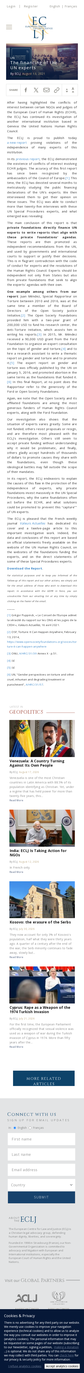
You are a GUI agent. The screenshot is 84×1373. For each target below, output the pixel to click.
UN (12, 58)
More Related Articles (44, 1081)
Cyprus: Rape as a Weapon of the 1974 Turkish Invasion (40, 1009)
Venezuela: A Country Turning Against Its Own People (37, 762)
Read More (16, 800)
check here (67, 1355)
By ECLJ (14, 772)
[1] (67, 178)
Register (31, 6)
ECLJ (18, 74)
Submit (41, 1197)
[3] (39, 334)
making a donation (66, 1347)
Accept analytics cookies (62, 1366)
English (55, 6)
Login (11, 6)
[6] (9, 382)
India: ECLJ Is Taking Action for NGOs (38, 852)
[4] (64, 349)
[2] (23, 315)
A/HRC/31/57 (34, 684)
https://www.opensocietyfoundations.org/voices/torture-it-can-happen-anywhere (42, 644)
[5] (12, 363)
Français (71, 6)
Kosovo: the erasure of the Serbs (40, 922)
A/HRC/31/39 (28, 653)
